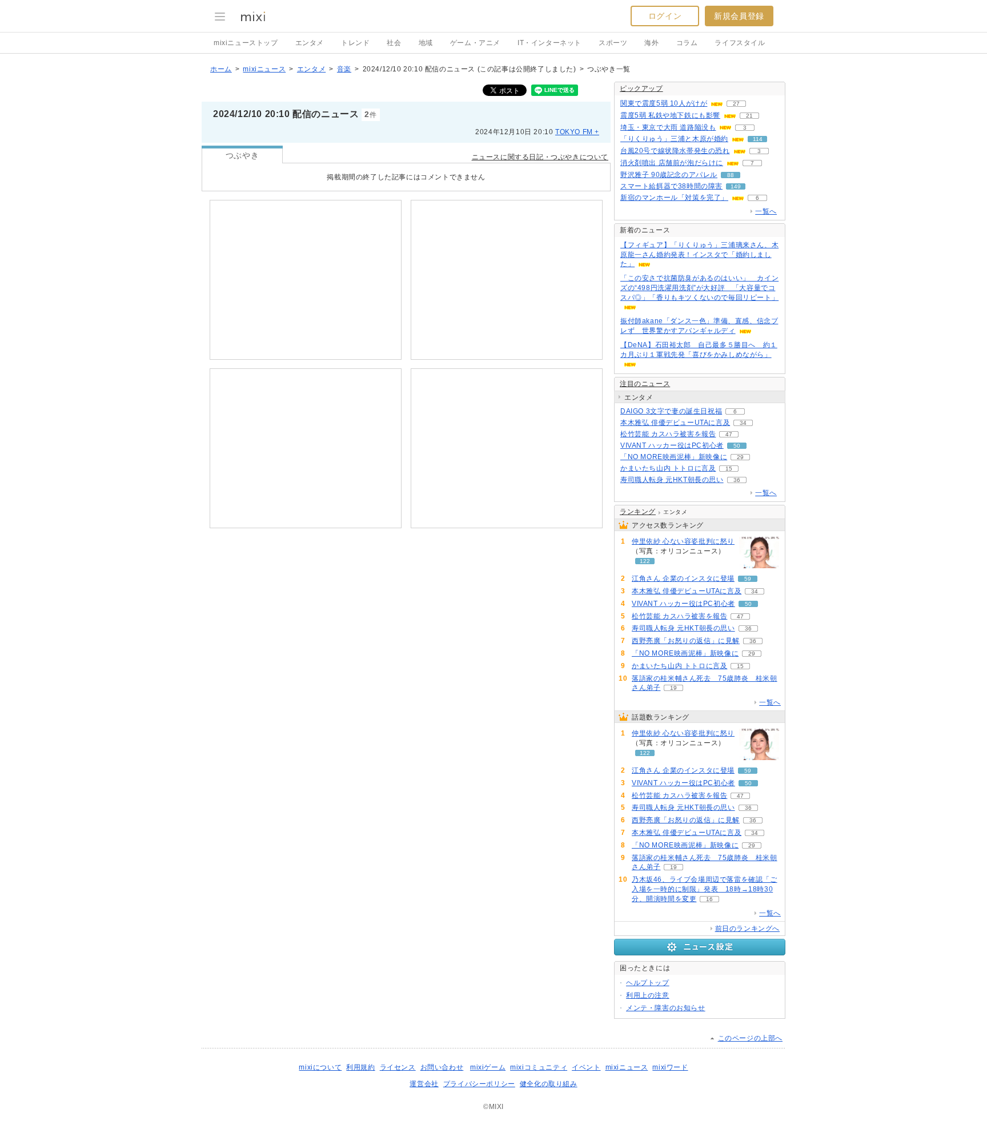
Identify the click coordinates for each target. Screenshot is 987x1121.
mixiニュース (264, 69)
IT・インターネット (549, 43)
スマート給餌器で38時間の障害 (671, 186)
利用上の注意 (647, 995)
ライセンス (398, 1067)
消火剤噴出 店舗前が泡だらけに (671, 163)
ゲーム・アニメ (475, 43)
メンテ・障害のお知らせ (665, 1008)
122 (645, 561)
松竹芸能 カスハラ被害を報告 (668, 434)
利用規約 (360, 1067)
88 (730, 175)
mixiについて (320, 1067)
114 (758, 139)
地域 (426, 43)
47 (728, 434)
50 (736, 446)
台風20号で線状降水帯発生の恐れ (675, 151)
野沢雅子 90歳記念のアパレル (668, 175)
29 (740, 457)
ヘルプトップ (647, 983)
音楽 (344, 69)
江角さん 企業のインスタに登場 (683, 578)
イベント (586, 1067)
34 (743, 423)
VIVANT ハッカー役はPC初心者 (672, 445)
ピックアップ (641, 89)
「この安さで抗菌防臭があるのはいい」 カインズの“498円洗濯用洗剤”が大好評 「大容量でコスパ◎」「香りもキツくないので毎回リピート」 (699, 288)
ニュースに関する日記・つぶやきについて (540, 157)
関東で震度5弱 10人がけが (663, 103)
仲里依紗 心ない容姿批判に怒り (683, 541)
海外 (651, 43)
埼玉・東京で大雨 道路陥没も (668, 127)
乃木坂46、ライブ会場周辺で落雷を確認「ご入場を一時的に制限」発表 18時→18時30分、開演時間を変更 (704, 889)
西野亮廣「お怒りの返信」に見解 (686, 641)
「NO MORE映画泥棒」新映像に (673, 457)
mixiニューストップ (246, 43)
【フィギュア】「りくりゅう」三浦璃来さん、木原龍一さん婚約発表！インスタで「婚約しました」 (699, 254)
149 (736, 186)
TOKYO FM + (577, 132)
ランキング (638, 512)
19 (673, 688)
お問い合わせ (442, 1067)
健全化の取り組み (548, 1084)
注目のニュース (645, 384)
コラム (687, 43)
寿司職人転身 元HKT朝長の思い (672, 480)
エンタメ (309, 43)
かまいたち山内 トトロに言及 (668, 468)
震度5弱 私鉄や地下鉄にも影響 (670, 115)
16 (709, 899)
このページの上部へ (750, 1038)
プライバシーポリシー (479, 1084)
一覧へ (766, 211)
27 (736, 104)
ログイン (664, 16)
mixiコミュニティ (538, 1067)
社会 (394, 43)
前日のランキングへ (747, 929)
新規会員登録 (739, 16)
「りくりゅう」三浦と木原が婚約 (674, 139)
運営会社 (424, 1084)
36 (736, 480)
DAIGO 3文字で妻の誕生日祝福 (671, 411)
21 (749, 115)
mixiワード (670, 1067)
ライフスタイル (740, 43)
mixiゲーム (487, 1067)
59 (747, 579)
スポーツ (613, 43)
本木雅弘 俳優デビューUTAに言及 (675, 423)
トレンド (355, 43)
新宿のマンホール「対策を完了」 (674, 198)
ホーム (221, 69)
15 (728, 468)
